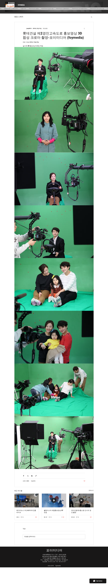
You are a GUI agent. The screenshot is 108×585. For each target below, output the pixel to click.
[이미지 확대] (54, 73)
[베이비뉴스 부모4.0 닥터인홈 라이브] (26, 500)
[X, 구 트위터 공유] (28, 476)
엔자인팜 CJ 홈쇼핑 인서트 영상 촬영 (81, 511)
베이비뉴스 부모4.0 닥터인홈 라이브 (26, 511)
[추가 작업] (84, 28)
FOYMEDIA (21, 5)
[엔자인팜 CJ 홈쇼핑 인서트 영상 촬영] (81, 500)
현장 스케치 (18, 17)
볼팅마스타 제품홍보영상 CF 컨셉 (53, 511)
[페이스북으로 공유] (23, 476)
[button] (91, 17)
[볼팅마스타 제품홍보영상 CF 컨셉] (54, 500)
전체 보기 (91, 490)
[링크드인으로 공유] (32, 476)
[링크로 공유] (36, 476)
